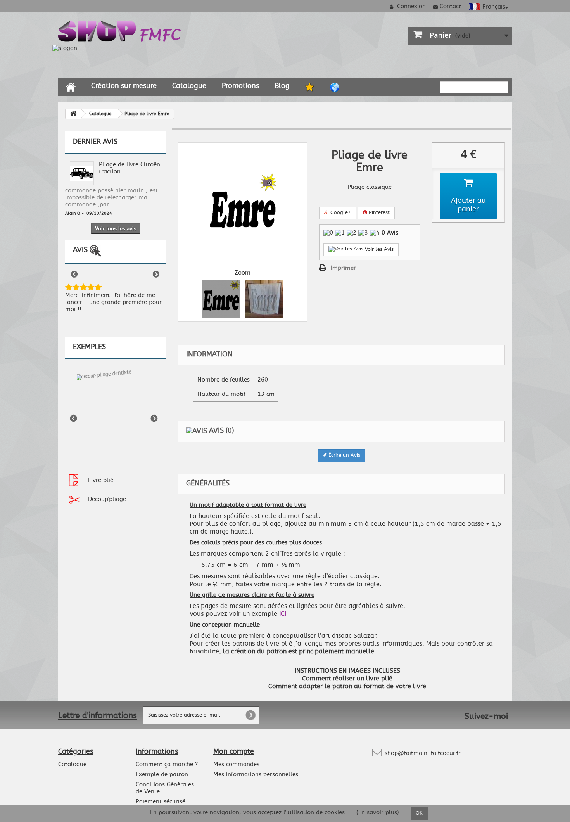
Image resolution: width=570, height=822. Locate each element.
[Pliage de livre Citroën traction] (82, 172)
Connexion (410, 6)
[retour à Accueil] (73, 114)
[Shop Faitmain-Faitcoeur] (120, 30)
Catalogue (189, 86)
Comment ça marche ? (167, 764)
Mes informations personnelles (255, 774)
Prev (75, 275)
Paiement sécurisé (160, 802)
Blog (282, 86)
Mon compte (233, 751)
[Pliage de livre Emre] (221, 299)
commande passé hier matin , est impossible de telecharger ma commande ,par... (111, 197)
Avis (81, 250)
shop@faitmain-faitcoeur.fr (423, 753)
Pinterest (378, 212)
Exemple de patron (162, 774)
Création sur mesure (124, 86)
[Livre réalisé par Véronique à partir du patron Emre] (264, 299)
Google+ (340, 212)
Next (156, 275)
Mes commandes (236, 764)
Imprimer (343, 268)
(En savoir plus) (377, 813)
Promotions (240, 86)
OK (419, 813)
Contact (450, 6)
